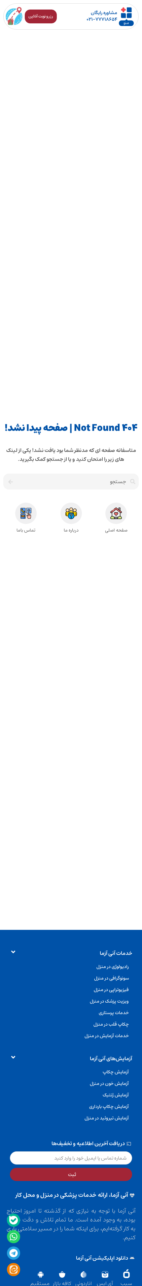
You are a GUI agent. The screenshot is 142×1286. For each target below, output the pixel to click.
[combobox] (77, 481)
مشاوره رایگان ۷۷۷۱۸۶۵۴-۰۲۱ (102, 16)
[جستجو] (9, 481)
